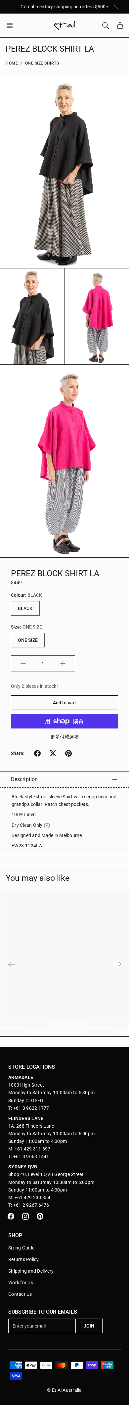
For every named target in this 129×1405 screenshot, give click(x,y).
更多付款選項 (64, 736)
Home (12, 63)
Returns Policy (23, 1259)
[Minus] (23, 664)
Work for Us (20, 1282)
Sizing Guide (21, 1247)
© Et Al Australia (64, 1390)
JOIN (89, 1326)
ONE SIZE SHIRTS (42, 63)
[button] (12, 25)
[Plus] (63, 664)
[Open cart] (120, 25)
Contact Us (20, 1294)
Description (24, 779)
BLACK (25, 608)
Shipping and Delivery (31, 1271)
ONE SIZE (28, 640)
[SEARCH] (105, 25)
